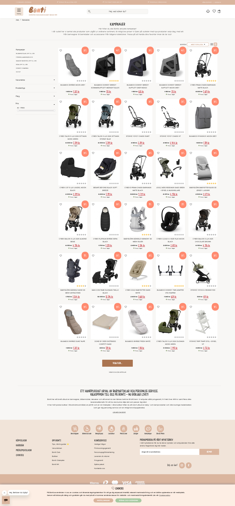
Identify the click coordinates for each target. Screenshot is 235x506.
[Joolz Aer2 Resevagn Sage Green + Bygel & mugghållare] (170, 167)
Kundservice (100, 440)
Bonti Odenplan (58, 460)
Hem (17, 20)
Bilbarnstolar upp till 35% (25, 53)
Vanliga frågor (100, 444)
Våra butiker (207, 2)
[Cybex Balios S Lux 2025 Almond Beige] (72, 219)
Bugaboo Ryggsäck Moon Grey (203, 136)
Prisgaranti (98, 460)
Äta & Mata (160, 433)
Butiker (55, 456)
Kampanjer (26, 20)
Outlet (18, 72)
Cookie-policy (164, 495)
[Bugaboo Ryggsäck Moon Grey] (202, 116)
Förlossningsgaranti (102, 448)
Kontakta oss (99, 468)
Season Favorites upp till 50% (26, 61)
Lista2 (212, 44)
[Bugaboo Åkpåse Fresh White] (137, 321)
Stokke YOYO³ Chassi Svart (138, 136)
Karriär (20, 445)
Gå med (209, 452)
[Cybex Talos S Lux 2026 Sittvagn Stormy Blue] (105, 116)
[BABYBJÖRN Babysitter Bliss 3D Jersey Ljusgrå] (202, 167)
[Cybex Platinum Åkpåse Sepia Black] (105, 219)
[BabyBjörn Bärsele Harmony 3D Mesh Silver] (137, 219)
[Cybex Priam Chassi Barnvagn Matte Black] (202, 65)
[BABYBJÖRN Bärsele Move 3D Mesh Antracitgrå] (72, 270)
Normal (215, 44)
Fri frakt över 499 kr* (113, 2)
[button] (218, 11)
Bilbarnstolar (87, 433)
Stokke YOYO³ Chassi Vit (170, 136)
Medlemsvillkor (24, 450)
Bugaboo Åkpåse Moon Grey (72, 85)
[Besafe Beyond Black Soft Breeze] (105, 167)
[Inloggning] (208, 11)
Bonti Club (56, 452)
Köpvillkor (21, 440)
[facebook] (188, 465)
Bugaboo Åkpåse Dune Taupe (73, 341)
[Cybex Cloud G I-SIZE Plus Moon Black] (170, 219)
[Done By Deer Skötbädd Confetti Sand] (105, 321)
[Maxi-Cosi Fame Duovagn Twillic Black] (105, 270)
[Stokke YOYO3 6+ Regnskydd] (202, 270)
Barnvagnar (75, 433)
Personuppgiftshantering (104, 452)
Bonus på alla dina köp (68, 2)
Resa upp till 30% (22, 64)
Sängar (135, 433)
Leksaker (111, 433)
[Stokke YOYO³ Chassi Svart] (137, 116)
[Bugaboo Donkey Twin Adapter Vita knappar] (170, 270)
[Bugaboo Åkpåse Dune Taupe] (72, 321)
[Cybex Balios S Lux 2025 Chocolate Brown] (202, 219)
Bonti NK (55, 464)
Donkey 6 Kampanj (22, 68)
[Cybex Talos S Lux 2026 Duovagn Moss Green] (170, 321)
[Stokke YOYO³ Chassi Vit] (170, 116)
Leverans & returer (102, 456)
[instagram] (181, 465)
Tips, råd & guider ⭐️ (60, 444)
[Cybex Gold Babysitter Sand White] (137, 270)
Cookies (20, 455)
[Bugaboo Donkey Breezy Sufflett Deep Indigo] (137, 65)
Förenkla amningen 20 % (24, 57)
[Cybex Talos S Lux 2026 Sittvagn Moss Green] (72, 116)
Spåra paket (99, 464)
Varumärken (57, 448)
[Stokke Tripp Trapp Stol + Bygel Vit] (202, 321)
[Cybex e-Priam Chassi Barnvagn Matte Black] (137, 167)
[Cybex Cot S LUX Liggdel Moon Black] (72, 167)
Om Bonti (56, 440)
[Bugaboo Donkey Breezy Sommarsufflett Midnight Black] (105, 65)
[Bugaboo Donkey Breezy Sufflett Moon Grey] (170, 65)
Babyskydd (99, 433)
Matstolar (123, 433)
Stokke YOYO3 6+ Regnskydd (203, 290)
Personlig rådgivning (158, 2)
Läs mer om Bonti (119, 412)
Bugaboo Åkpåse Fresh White (137, 341)
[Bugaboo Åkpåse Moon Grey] (72, 65)
